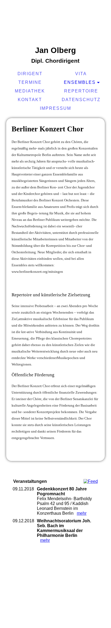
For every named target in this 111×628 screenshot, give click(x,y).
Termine (30, 82)
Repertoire (81, 91)
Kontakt (30, 99)
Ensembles (80, 82)
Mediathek (30, 91)
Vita (81, 73)
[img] (55, 23)
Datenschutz (81, 99)
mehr (81, 513)
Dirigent (30, 73)
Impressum (55, 108)
